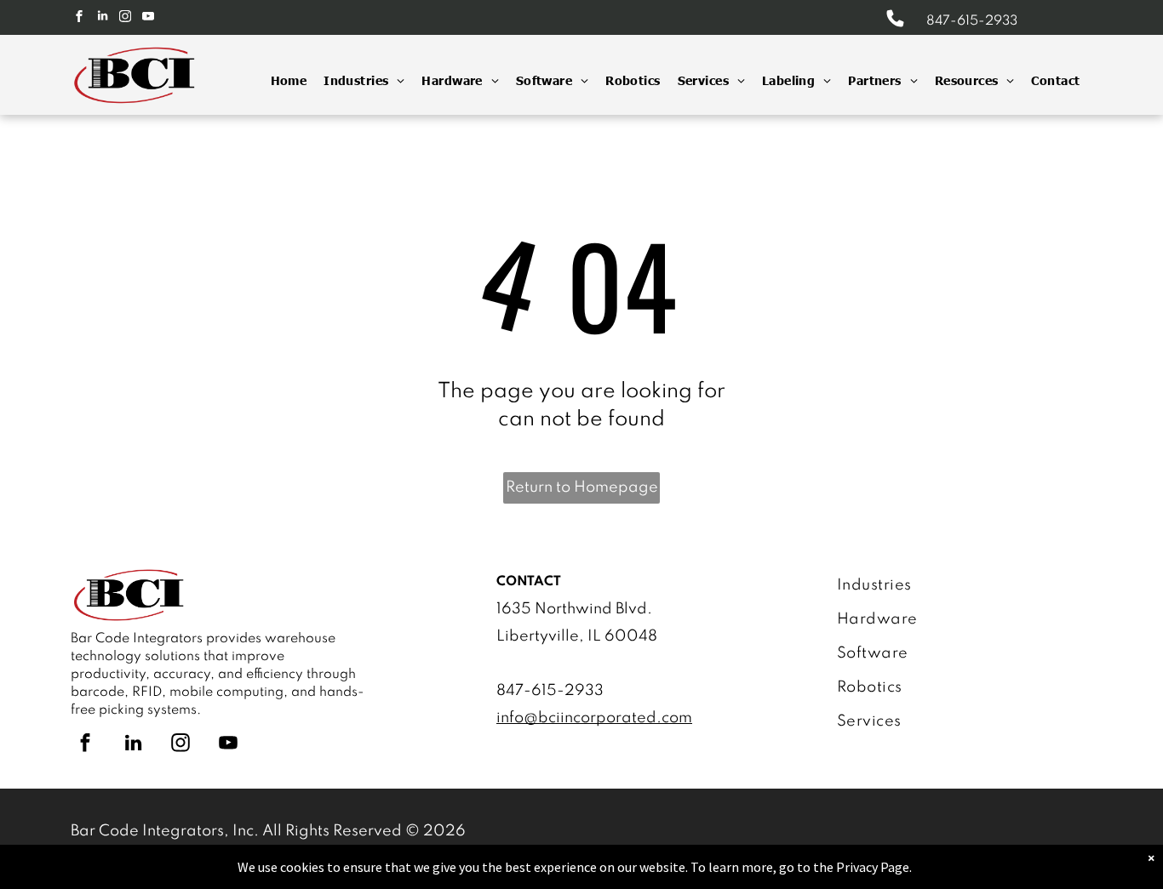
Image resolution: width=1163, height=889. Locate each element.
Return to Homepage (582, 487)
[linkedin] (102, 18)
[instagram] (125, 18)
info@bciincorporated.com (594, 718)
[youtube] (148, 18)
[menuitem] (280, 80)
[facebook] (79, 18)
